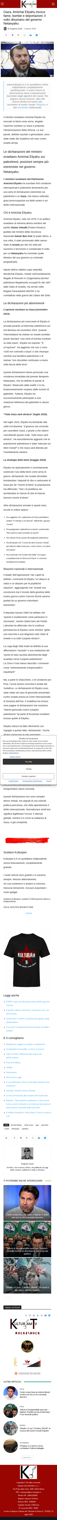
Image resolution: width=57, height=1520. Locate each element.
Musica (27, 1284)
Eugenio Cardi (16, 29)
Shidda (9, 1067)
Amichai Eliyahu (16, 1125)
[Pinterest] (18, 35)
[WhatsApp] (24, 35)
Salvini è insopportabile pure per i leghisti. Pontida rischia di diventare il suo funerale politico (27, 1251)
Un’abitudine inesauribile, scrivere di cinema (25, 1049)
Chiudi (28, 769)
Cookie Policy (14, 781)
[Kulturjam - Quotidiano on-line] (28, 4)
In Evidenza (24, 1443)
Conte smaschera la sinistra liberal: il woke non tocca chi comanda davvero (35, 1394)
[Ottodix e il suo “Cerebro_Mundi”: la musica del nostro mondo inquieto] (27, 1276)
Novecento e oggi (13, 1077)
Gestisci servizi (15, 757)
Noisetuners (11, 1072)
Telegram (41, 104)
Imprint (48, 781)
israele (7, 1129)
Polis (27, 1211)
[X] (12, 35)
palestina (25, 1129)
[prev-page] (5, 1298)
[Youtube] (45, 1315)
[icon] (49, 1316)
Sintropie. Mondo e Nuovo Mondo (20, 1090)
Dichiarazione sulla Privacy (32, 781)
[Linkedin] (30, 35)
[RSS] (37, 1315)
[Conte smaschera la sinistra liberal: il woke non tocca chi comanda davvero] (27, 1203)
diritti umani (28, 1125)
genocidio (44, 1125)
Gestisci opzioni (28, 776)
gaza (37, 1125)
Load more (26, 1457)
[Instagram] (30, 1315)
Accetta (28, 762)
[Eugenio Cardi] (5, 28)
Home (29, 913)
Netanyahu (15, 1129)
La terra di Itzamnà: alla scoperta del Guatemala (27, 1095)
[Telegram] (36, 35)
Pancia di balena (13, 1062)
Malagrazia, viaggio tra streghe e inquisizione (25, 1044)
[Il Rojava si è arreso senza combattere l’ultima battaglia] (10, 1446)
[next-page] (9, 1298)
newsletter (22, 107)
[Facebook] (6, 35)
